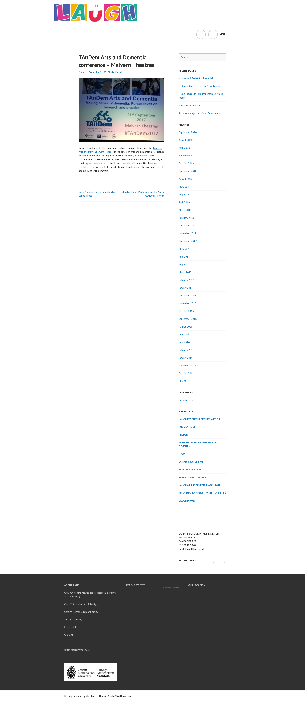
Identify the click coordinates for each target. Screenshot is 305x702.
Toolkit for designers (193, 477)
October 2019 (186, 163)
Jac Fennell (117, 72)
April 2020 (184, 147)
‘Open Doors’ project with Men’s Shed (202, 492)
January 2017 (186, 287)
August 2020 (186, 140)
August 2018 (186, 178)
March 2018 (185, 210)
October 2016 (186, 311)
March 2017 (185, 272)
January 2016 (186, 357)
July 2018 (184, 186)
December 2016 (187, 295)
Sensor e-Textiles (190, 469)
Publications (187, 426)
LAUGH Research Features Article (199, 419)
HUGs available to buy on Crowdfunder (199, 86)
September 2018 (188, 171)
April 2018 (184, 202)
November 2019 (187, 155)
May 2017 (184, 264)
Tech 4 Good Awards (189, 105)
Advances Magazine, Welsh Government (200, 113)
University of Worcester (135, 155)
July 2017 (184, 248)
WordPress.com (123, 696)
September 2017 (188, 241)
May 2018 (184, 194)
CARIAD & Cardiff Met (192, 461)
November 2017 (187, 233)
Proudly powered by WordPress (80, 696)
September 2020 (188, 132)
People (183, 434)
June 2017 (184, 256)
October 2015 (186, 373)
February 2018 (186, 217)
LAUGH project (188, 500)
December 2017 (187, 225)
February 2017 (186, 279)
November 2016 (187, 303)
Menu (223, 34)
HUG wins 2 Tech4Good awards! (196, 78)
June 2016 (184, 342)
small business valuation (218, 563)
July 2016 (184, 334)
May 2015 (184, 381)
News (182, 454)
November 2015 (187, 365)
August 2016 (186, 326)
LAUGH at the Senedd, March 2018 (199, 485)
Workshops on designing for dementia (197, 444)
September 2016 (188, 318)
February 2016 (186, 349)
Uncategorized (186, 400)
